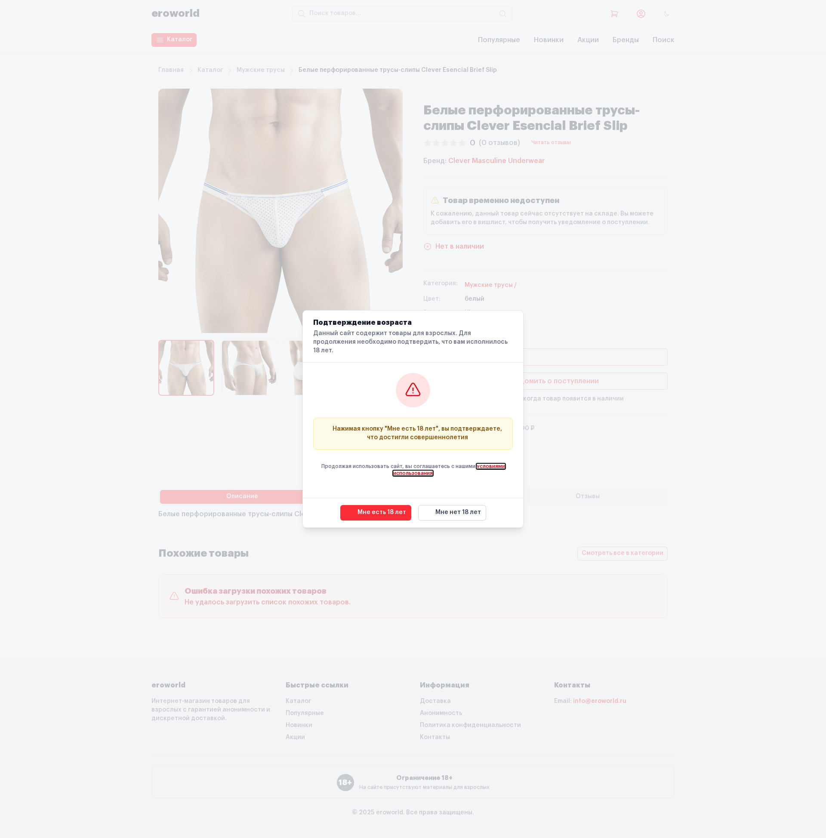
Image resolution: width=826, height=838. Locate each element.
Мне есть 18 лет (382, 512)
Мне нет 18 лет (458, 512)
